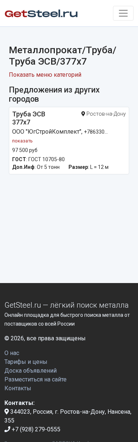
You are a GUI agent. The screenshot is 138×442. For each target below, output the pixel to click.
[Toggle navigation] (123, 13)
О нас (11, 352)
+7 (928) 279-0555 (35, 429)
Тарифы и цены (25, 361)
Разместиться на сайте (35, 379)
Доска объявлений (30, 370)
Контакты (17, 388)
